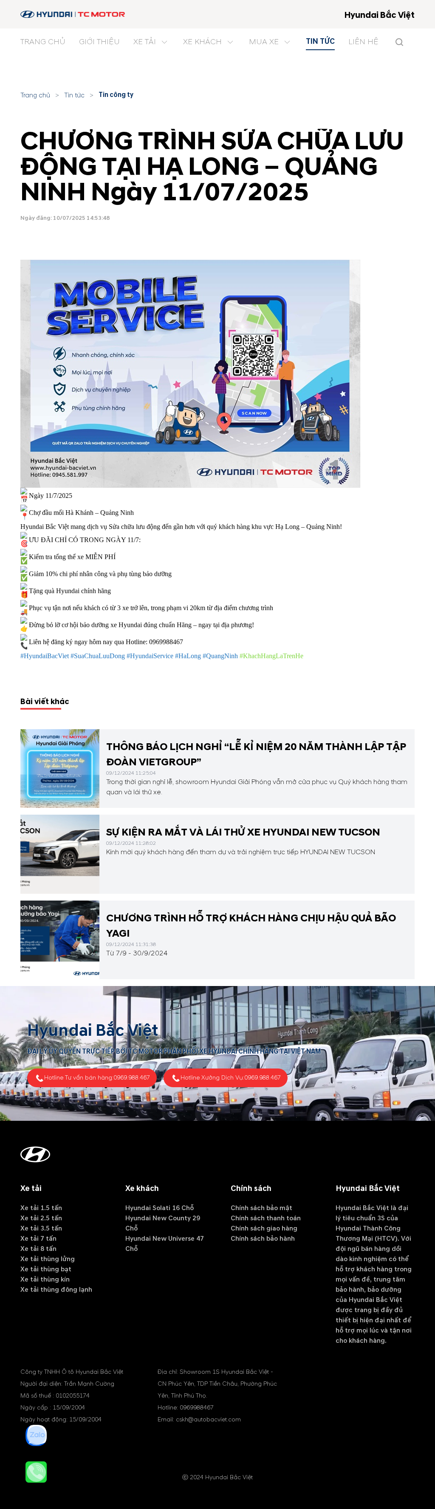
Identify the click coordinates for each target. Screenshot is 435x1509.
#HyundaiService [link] (150, 655)
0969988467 (166, 641)
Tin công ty (116, 95)
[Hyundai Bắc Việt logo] (73, 14)
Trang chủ (35, 95)
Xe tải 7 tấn (38, 1238)
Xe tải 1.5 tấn (41, 1208)
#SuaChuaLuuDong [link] (98, 655)
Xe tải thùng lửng (47, 1259)
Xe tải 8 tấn (38, 1249)
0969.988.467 (131, 1077)
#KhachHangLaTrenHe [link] (271, 655)
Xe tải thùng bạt (45, 1269)
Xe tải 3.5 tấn (41, 1228)
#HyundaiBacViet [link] (44, 655)
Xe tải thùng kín (45, 1279)
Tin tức (74, 95)
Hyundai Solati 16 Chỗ (159, 1208)
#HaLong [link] (188, 655)
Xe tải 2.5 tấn (41, 1218)
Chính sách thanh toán (266, 1218)
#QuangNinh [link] (220, 655)
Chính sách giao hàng (264, 1228)
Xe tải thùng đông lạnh (56, 1289)
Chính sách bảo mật (261, 1208)
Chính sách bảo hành (263, 1238)
